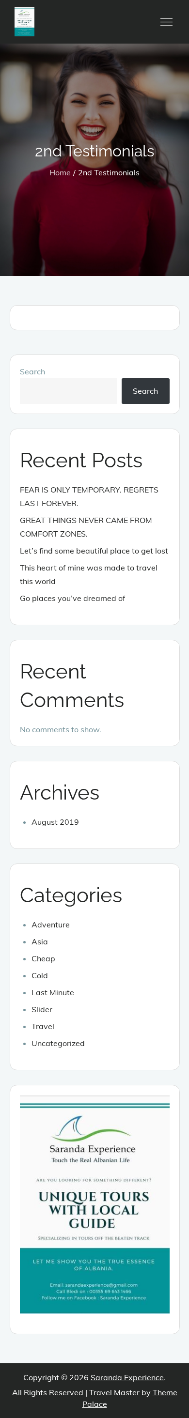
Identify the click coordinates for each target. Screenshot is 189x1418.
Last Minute (53, 992)
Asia (40, 941)
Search (32, 371)
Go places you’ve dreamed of (72, 598)
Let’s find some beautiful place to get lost (94, 550)
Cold (40, 975)
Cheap (43, 958)
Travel (43, 1026)
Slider (42, 1009)
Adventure (51, 924)
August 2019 (55, 822)
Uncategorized (58, 1043)
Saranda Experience (127, 1377)
